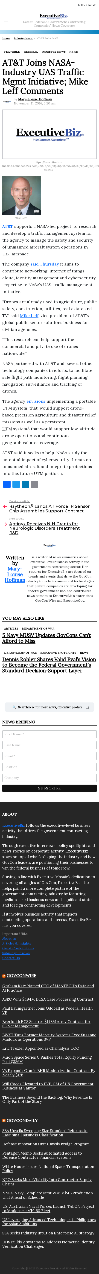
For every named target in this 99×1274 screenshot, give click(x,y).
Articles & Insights (16, 943)
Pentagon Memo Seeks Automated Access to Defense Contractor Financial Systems (42, 1155)
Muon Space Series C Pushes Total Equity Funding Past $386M (47, 1059)
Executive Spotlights (58, 652)
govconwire (21, 975)
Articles (11, 628)
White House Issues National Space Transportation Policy (48, 1168)
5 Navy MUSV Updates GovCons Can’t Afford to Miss (46, 638)
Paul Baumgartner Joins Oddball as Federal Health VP (47, 1010)
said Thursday (44, 264)
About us (9, 938)
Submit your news (16, 953)
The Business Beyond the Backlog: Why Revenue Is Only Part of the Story (47, 1099)
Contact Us (11, 958)
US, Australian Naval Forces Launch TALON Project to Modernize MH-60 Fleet (48, 1208)
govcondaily (22, 1120)
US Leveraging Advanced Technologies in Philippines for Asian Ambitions (49, 1222)
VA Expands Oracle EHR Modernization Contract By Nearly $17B (48, 1073)
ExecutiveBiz (13, 825)
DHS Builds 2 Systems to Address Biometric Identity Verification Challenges (48, 1244)
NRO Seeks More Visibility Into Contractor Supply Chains (47, 1182)
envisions (35, 401)
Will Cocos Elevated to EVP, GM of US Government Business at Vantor (47, 1086)
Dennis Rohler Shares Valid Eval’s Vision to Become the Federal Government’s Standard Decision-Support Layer (49, 665)
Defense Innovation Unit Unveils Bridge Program (46, 1144)
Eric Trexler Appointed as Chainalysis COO (40, 1048)
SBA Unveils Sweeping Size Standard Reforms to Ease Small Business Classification (44, 1133)
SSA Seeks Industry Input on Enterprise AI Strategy (48, 1233)
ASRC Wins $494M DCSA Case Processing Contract (47, 999)
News (84, 652)
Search (87, 708)
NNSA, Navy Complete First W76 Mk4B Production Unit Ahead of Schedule (47, 1195)
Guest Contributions (18, 948)
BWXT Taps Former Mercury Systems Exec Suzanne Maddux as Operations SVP (49, 1037)
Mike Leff (29, 315)
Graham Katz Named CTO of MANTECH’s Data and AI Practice (48, 988)
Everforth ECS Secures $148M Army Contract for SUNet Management (46, 1024)
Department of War (38, 628)
